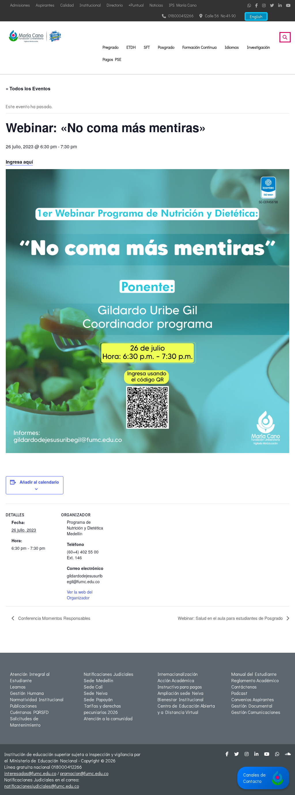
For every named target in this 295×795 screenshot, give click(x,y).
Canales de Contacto (254, 778)
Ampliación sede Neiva (180, 693)
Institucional (90, 5)
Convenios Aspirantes (252, 699)
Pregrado (110, 47)
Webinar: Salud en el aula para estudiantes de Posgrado (231, 618)
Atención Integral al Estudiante (30, 677)
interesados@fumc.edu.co (30, 773)
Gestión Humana (27, 693)
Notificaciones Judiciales (108, 674)
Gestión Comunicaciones (255, 712)
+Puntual (136, 5)
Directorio (115, 5)
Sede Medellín (98, 680)
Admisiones (20, 5)
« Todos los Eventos (28, 88)
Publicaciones (23, 706)
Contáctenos (244, 687)
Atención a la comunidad (108, 718)
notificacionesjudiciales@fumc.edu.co (41, 786)
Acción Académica (176, 680)
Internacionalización (178, 674)
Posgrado (166, 47)
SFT (147, 47)
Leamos (18, 687)
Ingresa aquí (19, 161)
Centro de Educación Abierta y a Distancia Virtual (186, 709)
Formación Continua (199, 47)
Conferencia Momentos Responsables (53, 618)
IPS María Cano (182, 5)
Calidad (67, 5)
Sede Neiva (95, 693)
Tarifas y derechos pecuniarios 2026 (102, 709)
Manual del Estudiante (254, 674)
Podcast (239, 693)
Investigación (258, 47)
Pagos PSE (112, 59)
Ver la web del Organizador (79, 595)
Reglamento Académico (255, 680)
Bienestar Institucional (180, 699)
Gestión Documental (251, 706)
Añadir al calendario (39, 482)
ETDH (131, 47)
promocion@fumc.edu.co (84, 773)
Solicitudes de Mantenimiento (25, 721)
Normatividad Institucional (36, 699)
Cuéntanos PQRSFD (29, 712)
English (256, 16)
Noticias (156, 5)
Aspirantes (45, 5)
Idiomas (232, 47)
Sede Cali (93, 687)
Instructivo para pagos (180, 687)
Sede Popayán (98, 699)
